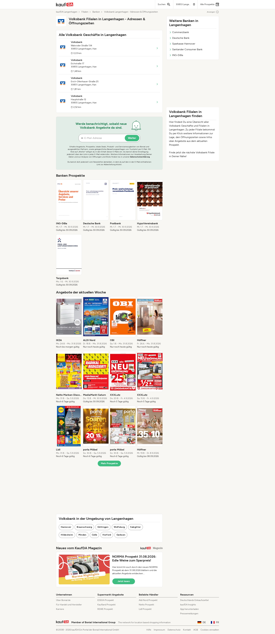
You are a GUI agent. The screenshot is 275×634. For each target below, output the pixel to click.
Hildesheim (67, 534)
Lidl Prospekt (145, 609)
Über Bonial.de (63, 600)
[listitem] (69, 206)
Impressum (159, 629)
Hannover (66, 527)
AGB (195, 629)
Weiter (132, 137)
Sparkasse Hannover (183, 43)
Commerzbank (180, 32)
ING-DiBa (177, 55)
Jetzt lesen (124, 581)
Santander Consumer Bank (187, 49)
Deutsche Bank (180, 37)
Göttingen (102, 527)
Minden (82, 534)
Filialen (84, 12)
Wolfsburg (119, 527)
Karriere (60, 609)
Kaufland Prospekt (106, 604)
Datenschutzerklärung (140, 157)
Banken (96, 12)
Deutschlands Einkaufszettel (194, 600)
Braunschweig (84, 527)
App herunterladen (189, 609)
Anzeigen (211, 12)
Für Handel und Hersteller (69, 604)
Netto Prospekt (146, 604)
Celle (94, 534)
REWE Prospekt (105, 609)
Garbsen (120, 534)
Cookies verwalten (210, 629)
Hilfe (148, 629)
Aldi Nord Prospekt (148, 600)
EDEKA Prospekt (105, 600)
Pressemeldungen (189, 613)
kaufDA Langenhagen (66, 12)
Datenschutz (174, 629)
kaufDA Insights (188, 604)
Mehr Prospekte (109, 463)
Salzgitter (135, 527)
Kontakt (187, 629)
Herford (106, 534)
